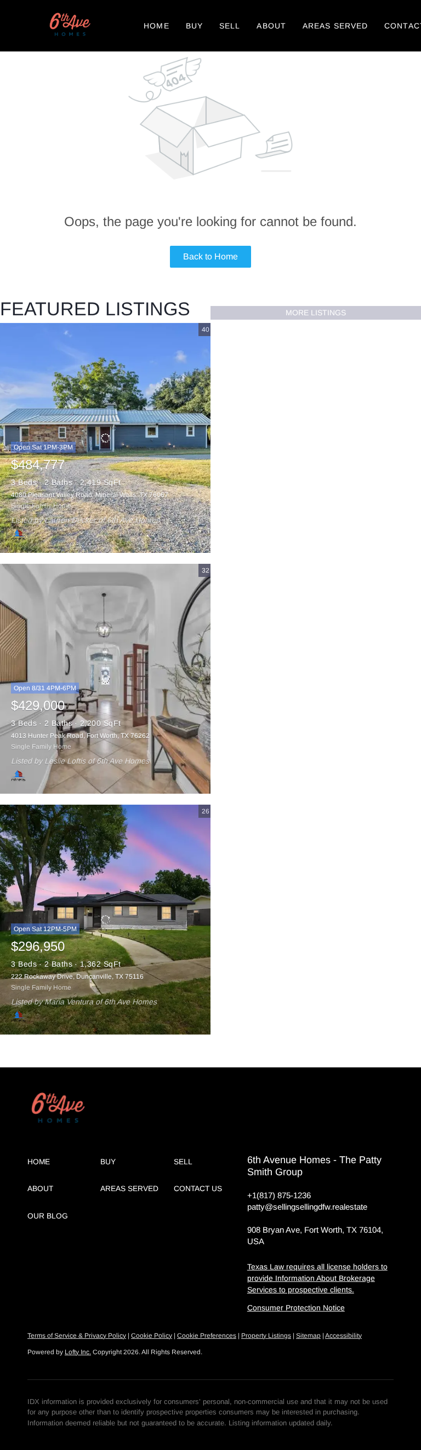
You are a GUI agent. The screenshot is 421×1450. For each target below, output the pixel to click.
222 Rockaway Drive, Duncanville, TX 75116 (77, 976)
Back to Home (210, 256)
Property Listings (266, 1335)
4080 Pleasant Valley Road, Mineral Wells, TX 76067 (89, 495)
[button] (69, 25)
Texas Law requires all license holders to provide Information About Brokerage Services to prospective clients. (317, 1278)
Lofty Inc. (78, 1352)
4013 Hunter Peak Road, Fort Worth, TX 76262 (80, 736)
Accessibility (343, 1335)
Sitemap (308, 1335)
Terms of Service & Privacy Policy (76, 1335)
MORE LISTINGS (316, 312)
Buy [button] (194, 25)
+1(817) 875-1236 (279, 1195)
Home (156, 25)
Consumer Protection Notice (296, 1307)
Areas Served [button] (335, 25)
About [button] (271, 25)
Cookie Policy (151, 1335)
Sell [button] (229, 25)
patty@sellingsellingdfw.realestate (307, 1206)
